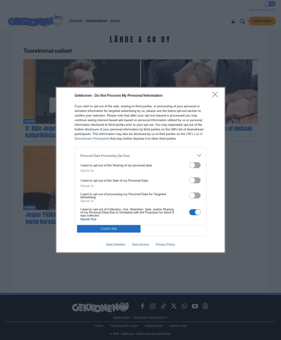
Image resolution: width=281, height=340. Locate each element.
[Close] (216, 96)
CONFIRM (109, 229)
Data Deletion (115, 244)
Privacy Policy (165, 244)
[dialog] (140, 170)
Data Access (140, 244)
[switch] (195, 165)
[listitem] (140, 155)
